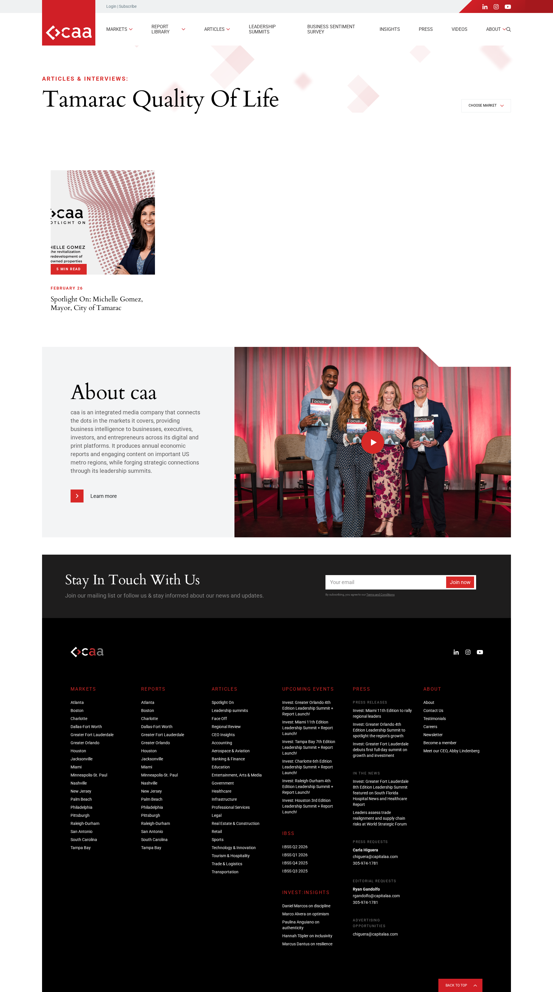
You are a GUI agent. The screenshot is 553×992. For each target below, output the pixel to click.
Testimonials (434, 718)
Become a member (440, 742)
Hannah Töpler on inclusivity (307, 936)
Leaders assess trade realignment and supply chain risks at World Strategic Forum (380, 818)
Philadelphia (81, 807)
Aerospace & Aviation (231, 751)
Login (111, 6)
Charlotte (79, 718)
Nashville (79, 783)
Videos (459, 29)
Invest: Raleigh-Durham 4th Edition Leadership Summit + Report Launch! (307, 787)
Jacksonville (81, 759)
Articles (214, 29)
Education (221, 767)
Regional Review (226, 726)
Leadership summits (262, 29)
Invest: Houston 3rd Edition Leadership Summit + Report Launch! (307, 806)
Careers (430, 726)
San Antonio (81, 831)
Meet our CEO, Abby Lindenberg (451, 751)
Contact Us (433, 710)
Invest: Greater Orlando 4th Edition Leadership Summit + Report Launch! (307, 708)
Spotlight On (223, 702)
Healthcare (221, 791)
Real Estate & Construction (236, 823)
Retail (217, 831)
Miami (76, 767)
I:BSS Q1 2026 (295, 855)
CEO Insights (223, 734)
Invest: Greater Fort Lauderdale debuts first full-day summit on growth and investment (380, 750)
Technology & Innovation (234, 847)
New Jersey (81, 791)
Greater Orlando (85, 742)
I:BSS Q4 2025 (295, 863)
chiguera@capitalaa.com (375, 856)
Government (223, 783)
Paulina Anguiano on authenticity (300, 925)
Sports (218, 839)
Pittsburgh (80, 815)
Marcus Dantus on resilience (307, 944)
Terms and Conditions (380, 594)
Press (426, 29)
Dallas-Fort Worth (86, 726)
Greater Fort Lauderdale (92, 734)
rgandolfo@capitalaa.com (376, 895)
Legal (216, 815)
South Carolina (84, 839)
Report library (160, 29)
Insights (390, 29)
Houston (78, 751)
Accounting (222, 742)
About (493, 29)
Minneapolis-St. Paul (89, 775)
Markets (116, 29)
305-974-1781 (365, 863)
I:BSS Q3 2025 (295, 871)
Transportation (225, 872)
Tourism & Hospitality (231, 855)
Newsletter (433, 734)
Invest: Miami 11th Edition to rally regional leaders (382, 713)
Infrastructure (224, 799)
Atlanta (77, 702)
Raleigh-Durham (85, 823)
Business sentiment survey (331, 29)
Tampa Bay (81, 847)
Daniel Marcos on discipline (306, 906)
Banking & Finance (228, 759)
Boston (77, 710)
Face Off (219, 718)
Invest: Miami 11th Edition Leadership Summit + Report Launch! (307, 728)
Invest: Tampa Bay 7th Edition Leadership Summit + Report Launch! (308, 747)
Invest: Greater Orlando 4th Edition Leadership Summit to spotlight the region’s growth (379, 730)
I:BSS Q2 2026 (295, 846)
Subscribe (128, 6)
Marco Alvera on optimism (305, 914)
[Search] (508, 29)
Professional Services (231, 807)
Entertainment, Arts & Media (237, 775)
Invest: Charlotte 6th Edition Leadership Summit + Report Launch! (307, 767)
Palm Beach (81, 799)
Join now (460, 582)
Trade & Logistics (227, 863)
